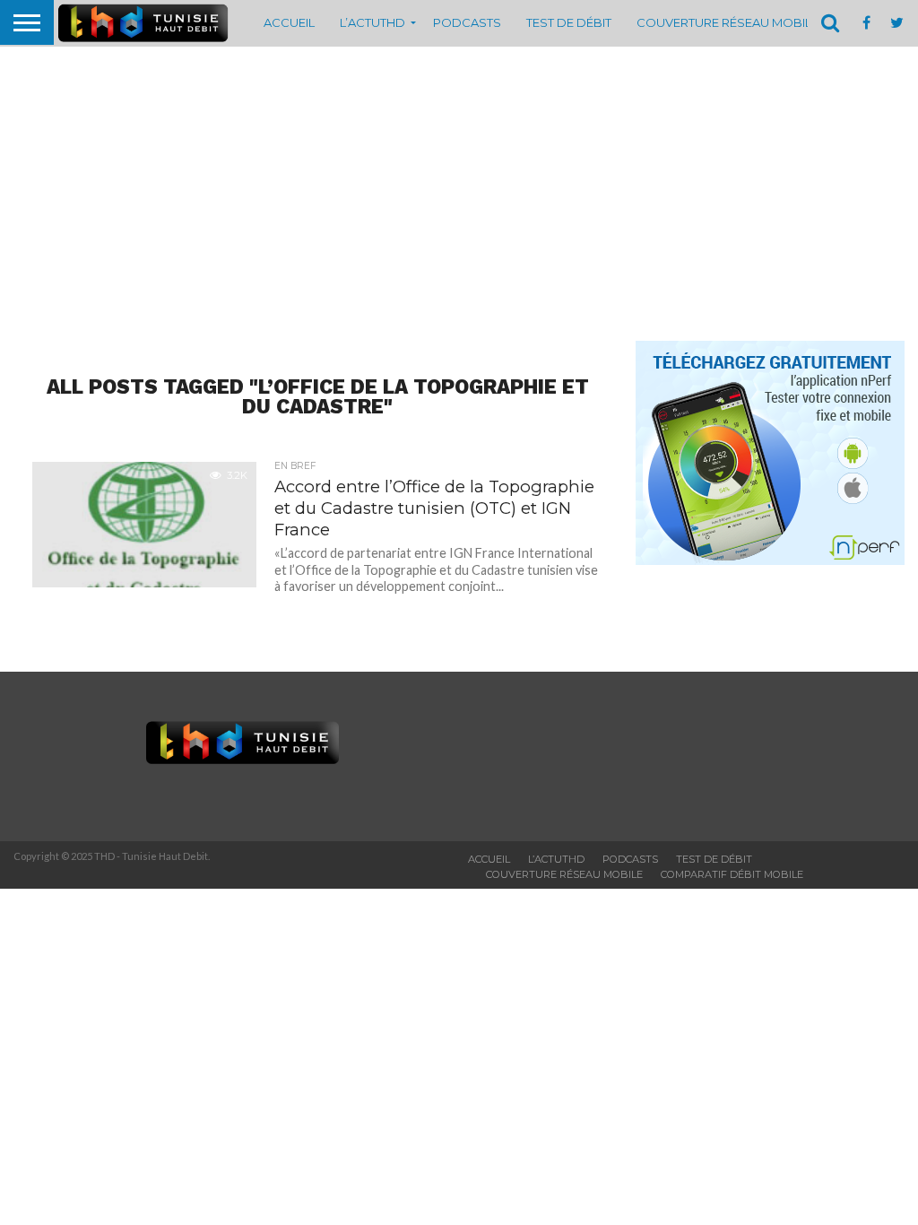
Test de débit (568, 22)
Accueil (289, 22)
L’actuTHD (372, 22)
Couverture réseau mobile (727, 22)
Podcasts (467, 22)
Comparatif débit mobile (732, 874)
